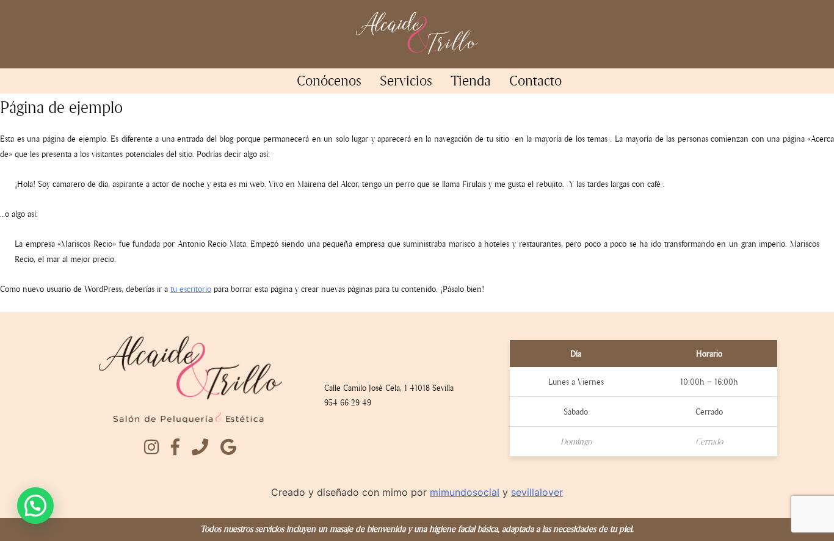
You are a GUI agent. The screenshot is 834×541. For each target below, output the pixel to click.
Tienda (471, 80)
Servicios (406, 80)
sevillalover (537, 492)
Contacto (535, 80)
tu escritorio (190, 289)
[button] (35, 505)
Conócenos (329, 80)
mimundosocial (464, 492)
